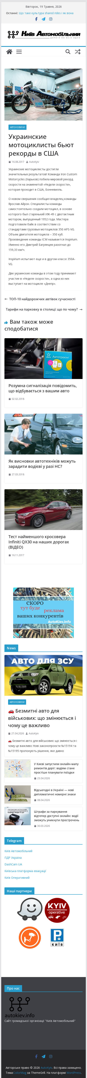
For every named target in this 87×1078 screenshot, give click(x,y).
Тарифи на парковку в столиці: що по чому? (42, 309)
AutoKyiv (34, 162)
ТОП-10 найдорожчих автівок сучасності (42, 299)
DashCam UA (13, 864)
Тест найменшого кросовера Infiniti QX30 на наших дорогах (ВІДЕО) (38, 542)
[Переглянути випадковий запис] (78, 52)
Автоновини (17, 127)
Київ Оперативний (17, 878)
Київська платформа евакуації (25, 871)
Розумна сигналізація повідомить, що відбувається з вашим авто (42, 388)
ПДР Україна (13, 858)
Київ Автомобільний (18, 851)
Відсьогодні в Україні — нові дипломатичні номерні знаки (55, 792)
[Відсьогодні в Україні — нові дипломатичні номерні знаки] (17, 795)
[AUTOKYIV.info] (19, 998)
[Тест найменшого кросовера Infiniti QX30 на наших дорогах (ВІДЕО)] (43, 492)
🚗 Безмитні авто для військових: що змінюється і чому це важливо (42, 717)
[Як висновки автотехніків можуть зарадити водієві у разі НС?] (43, 416)
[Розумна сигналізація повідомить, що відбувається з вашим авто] (43, 341)
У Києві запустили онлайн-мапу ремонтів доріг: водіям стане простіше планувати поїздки (56, 768)
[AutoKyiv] (9, 52)
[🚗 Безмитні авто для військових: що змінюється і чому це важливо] (43, 675)
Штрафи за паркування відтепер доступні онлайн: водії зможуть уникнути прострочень (56, 816)
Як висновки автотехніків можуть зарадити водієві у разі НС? (42, 463)
